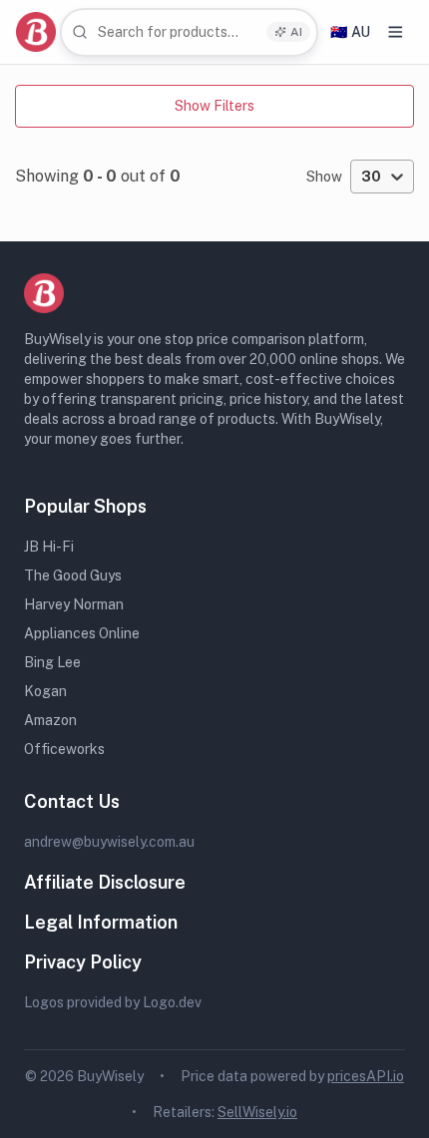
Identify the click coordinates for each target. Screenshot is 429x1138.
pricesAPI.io (365, 1076)
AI (296, 32)
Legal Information (101, 922)
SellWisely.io (257, 1112)
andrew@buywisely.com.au (109, 842)
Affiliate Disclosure (105, 882)
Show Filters (214, 106)
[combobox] (189, 32)
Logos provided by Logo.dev (113, 1002)
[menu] (395, 32)
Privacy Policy (83, 961)
